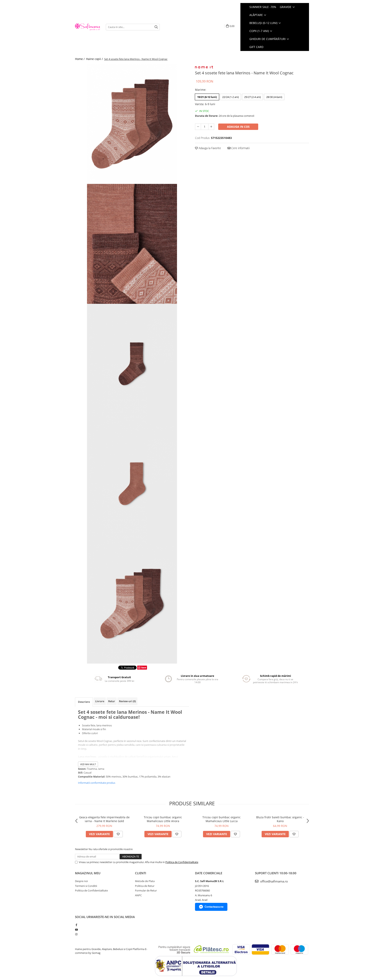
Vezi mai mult (88, 764)
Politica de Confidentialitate (181, 862)
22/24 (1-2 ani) (230, 97)
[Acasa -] (87, 27)
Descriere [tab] (84, 702)
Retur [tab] (111, 701)
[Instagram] (76, 934)
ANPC (138, 895)
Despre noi (81, 881)
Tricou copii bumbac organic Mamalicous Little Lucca (221, 819)
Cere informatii (240, 148)
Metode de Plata (145, 881)
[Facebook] (76, 925)
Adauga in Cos (238, 127)
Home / (80, 59)
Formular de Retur (146, 890)
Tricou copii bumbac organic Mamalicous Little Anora (163, 819)
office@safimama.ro (273, 881)
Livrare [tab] (99, 701)
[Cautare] (156, 27)
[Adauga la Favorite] (118, 834)
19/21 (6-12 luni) (207, 97)
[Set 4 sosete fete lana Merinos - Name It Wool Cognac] (132, 124)
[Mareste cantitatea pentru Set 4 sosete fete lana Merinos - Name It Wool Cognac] (211, 127)
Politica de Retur (144, 886)
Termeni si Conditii (86, 886)
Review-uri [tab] (127, 701)
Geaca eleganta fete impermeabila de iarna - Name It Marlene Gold (104, 819)
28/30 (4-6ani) (274, 97)
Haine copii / (95, 59)
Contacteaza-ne (214, 906)
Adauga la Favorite (209, 148)
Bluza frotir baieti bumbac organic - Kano (280, 819)
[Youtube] (76, 929)
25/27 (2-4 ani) (252, 97)
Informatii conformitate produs (96, 783)
